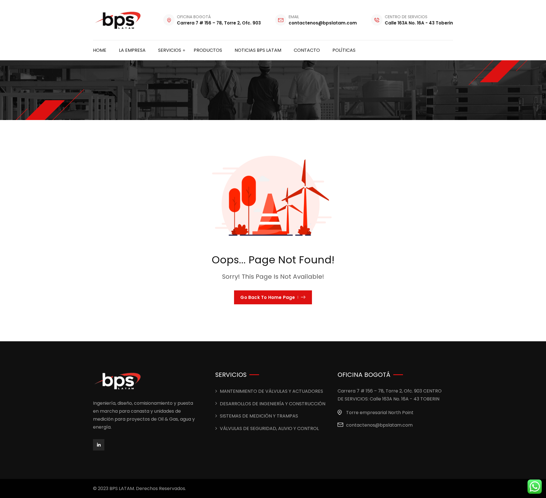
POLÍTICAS (343, 50)
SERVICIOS (169, 50)
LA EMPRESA (132, 50)
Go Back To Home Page (267, 297)
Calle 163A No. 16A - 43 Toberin (419, 23)
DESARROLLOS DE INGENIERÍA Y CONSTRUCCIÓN (272, 403)
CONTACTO (307, 50)
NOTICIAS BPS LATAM (258, 50)
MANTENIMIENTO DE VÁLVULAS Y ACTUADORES (271, 391)
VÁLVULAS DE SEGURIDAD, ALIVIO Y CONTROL (269, 428)
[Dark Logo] (118, 20)
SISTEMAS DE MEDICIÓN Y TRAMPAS (259, 416)
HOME (99, 50)
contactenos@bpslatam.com (323, 23)
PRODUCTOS (208, 50)
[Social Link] (98, 445)
